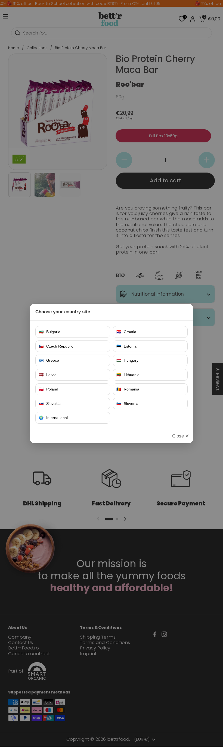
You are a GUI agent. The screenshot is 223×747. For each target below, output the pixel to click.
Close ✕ (180, 436)
